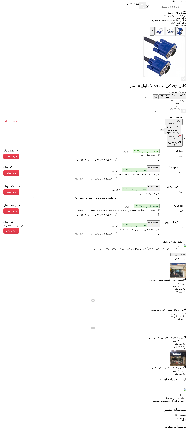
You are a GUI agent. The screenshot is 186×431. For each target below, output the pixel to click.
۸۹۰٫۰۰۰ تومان (10, 167)
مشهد (180, 172)
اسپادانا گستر (180, 259)
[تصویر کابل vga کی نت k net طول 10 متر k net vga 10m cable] (181, 31)
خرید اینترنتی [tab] (173, 137)
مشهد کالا (173, 167)
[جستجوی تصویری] (147, 6)
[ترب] (182, 5)
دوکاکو (179, 151)
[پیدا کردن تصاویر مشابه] (183, 79)
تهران (180, 156)
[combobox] (164, 7)
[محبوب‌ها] (161, 96)
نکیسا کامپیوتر (171, 222)
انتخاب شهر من (178, 255)
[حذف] (162, 130)
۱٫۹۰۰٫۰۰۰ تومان (11, 222)
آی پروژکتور (172, 186)
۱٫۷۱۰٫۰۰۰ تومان (11, 205)
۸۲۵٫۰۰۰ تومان (10, 150)
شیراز (180, 227)
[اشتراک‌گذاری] (155, 96)
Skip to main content (177, 1)
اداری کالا (178, 205)
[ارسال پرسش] (183, 111)
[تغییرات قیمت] (167, 96)
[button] (133, 5)
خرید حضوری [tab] (173, 143)
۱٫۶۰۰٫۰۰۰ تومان (11, 186)
